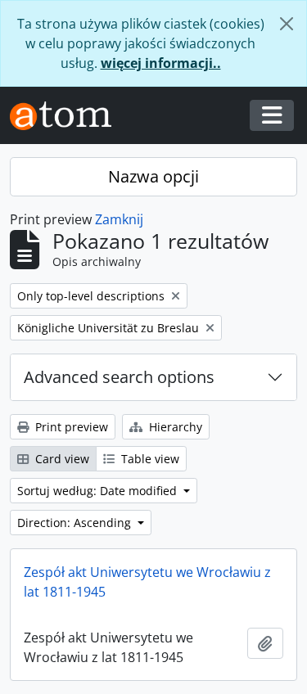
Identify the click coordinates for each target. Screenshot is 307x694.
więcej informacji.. (161, 63)
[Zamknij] (286, 24)
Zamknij (119, 219)
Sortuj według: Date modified (98, 490)
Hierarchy (174, 427)
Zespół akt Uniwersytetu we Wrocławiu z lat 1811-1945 (147, 582)
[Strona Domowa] (67, 116)
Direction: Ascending (75, 522)
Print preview (70, 427)
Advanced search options (119, 377)
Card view (60, 458)
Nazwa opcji (153, 176)
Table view (148, 458)
